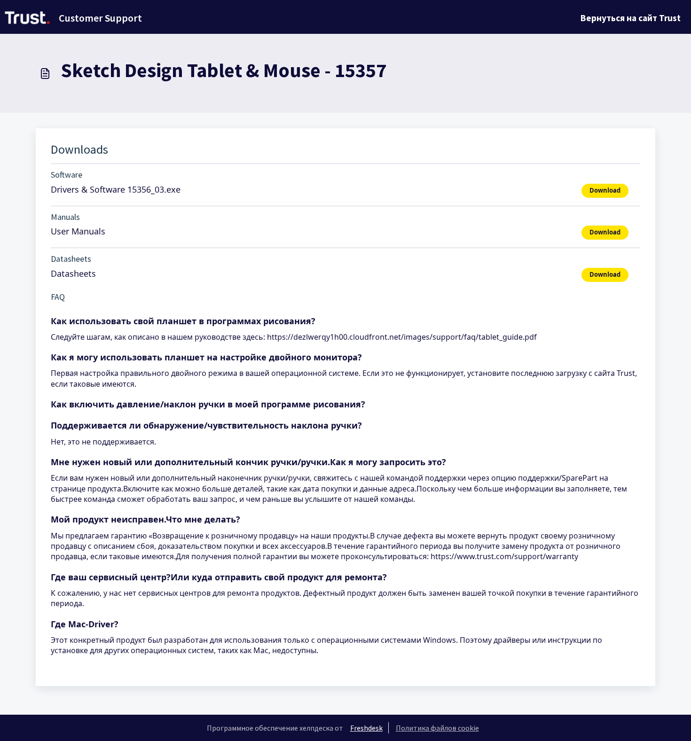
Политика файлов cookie (437, 728)
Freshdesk (366, 728)
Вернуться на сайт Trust (631, 17)
